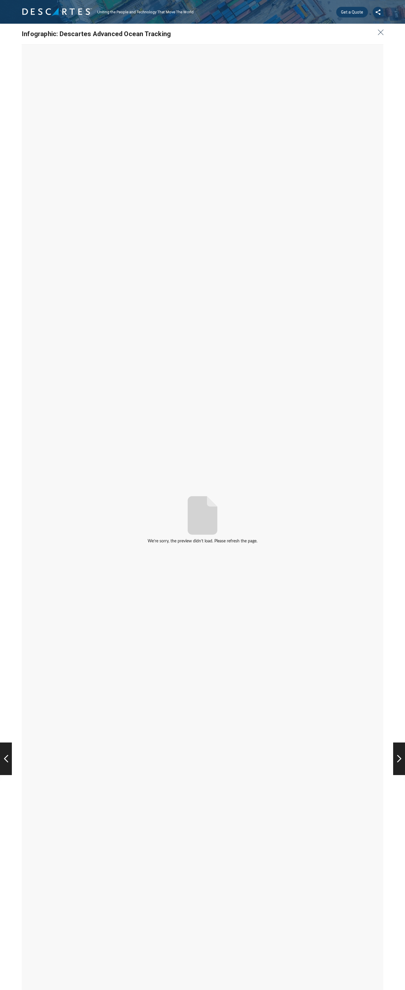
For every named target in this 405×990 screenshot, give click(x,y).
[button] (378, 32)
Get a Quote (352, 12)
